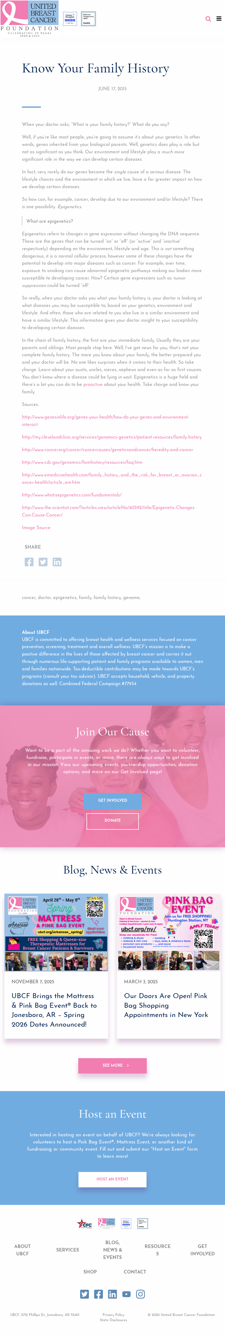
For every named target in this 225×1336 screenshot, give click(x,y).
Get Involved (112, 801)
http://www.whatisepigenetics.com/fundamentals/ (72, 495)
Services (67, 1250)
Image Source (36, 528)
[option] (56, 966)
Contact (135, 1272)
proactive (93, 384)
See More (113, 1065)
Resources (158, 1250)
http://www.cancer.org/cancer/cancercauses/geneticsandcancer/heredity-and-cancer (107, 450)
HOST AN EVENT (112, 1179)
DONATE (113, 821)
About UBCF (22, 1250)
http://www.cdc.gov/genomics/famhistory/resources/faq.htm (82, 462)
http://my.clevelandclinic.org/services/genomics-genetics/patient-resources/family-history (112, 437)
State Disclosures (113, 1320)
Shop (90, 1272)
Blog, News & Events (112, 1250)
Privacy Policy (113, 1315)
